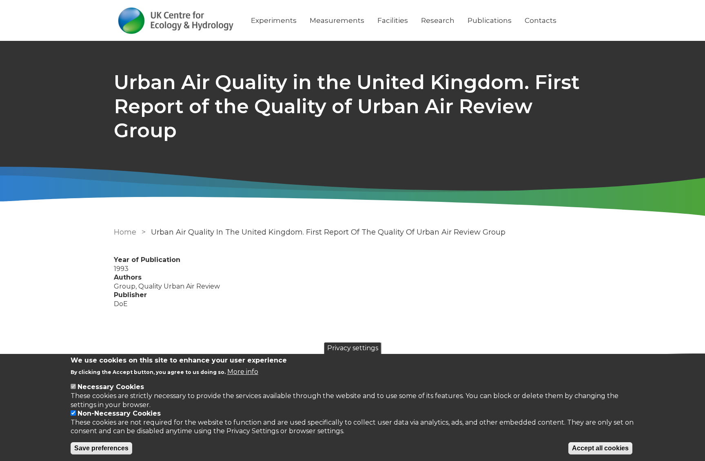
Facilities (392, 20)
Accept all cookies (600, 448)
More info (242, 372)
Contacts (540, 20)
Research (437, 20)
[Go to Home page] (176, 20)
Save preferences (101, 448)
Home (125, 232)
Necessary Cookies (111, 387)
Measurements (337, 20)
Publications (490, 20)
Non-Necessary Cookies (119, 413)
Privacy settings (352, 348)
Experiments (274, 20)
